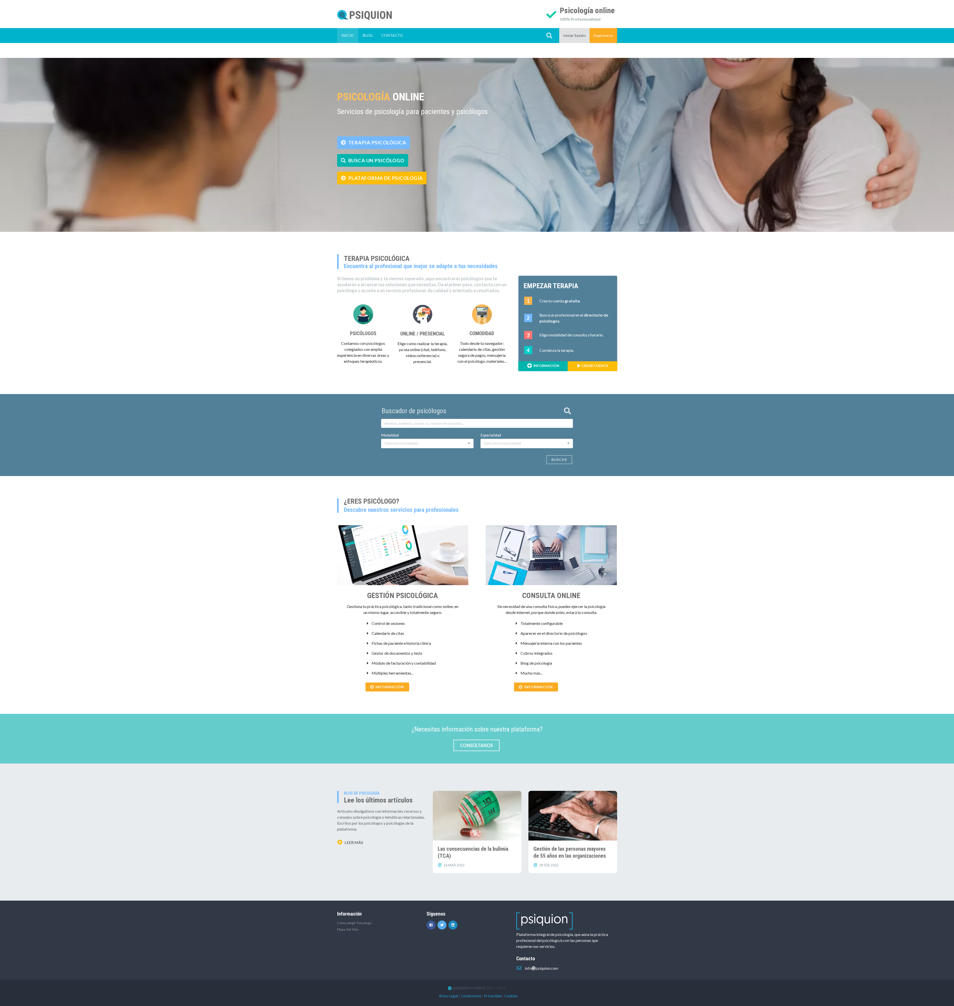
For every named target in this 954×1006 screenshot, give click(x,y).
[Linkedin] (453, 925)
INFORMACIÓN (546, 365)
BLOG (367, 35)
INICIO (347, 35)
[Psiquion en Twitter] (442, 925)
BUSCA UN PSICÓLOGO (375, 160)
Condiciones (471, 996)
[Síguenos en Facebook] (432, 925)
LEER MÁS (353, 842)
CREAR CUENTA (594, 365)
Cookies (511, 996)
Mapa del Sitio (348, 929)
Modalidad (390, 435)
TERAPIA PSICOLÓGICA (376, 142)
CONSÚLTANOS (476, 745)
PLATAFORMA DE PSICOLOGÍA (385, 178)
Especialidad (490, 435)
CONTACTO (392, 35)
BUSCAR (559, 459)
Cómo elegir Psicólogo (354, 923)
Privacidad (493, 996)
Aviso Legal (448, 996)
